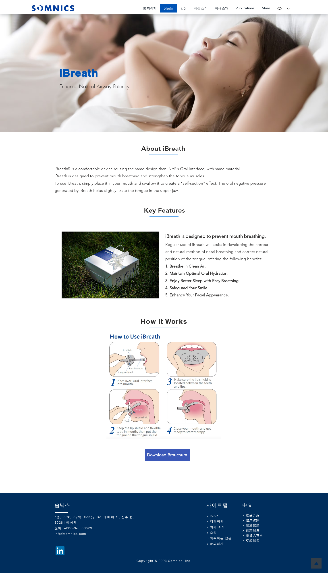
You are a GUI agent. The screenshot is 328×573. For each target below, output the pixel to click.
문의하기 (217, 544)
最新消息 (253, 531)
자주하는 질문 (221, 538)
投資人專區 (254, 535)
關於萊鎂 (253, 525)
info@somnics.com (70, 534)
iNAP (214, 516)
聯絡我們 (253, 540)
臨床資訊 (253, 521)
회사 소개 (217, 527)
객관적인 (217, 521)
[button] (110, 265)
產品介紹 (253, 515)
